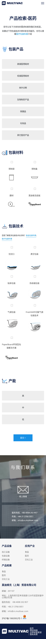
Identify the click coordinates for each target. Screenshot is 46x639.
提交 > (23, 437)
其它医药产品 (23, 135)
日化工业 (29, 560)
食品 (27, 552)
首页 (32, 628)
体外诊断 (23, 87)
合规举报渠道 (36, 632)
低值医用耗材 (23, 75)
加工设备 (6, 552)
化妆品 (23, 123)
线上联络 (23, 496)
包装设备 (6, 556)
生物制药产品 (23, 99)
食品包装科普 (31, 235)
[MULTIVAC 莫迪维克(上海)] (12, 4)
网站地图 (34, 630)
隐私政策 (34, 634)
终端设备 (6, 560)
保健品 (23, 111)
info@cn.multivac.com (28, 520)
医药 (27, 556)
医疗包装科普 (22, 34)
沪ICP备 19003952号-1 (12, 618)
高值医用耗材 (23, 64)
